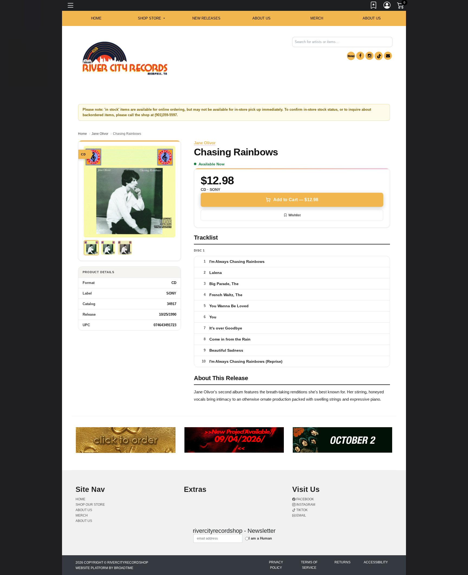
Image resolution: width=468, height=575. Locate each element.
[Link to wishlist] (374, 6)
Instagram (305, 505)
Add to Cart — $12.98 (295, 199)
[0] (401, 6)
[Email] (387, 55)
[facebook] (360, 55)
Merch (316, 18)
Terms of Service (309, 565)
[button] (151, 18)
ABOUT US (261, 18)
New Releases (206, 18)
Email (300, 515)
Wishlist (294, 215)
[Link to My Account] (387, 6)
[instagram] (369, 55)
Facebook (304, 499)
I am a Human (260, 538)
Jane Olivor (100, 134)
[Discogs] (351, 56)
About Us (372, 18)
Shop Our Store (90, 505)
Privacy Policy (276, 565)
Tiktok (301, 510)
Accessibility (376, 562)
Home (82, 134)
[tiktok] (378, 56)
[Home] (125, 58)
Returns (342, 562)
